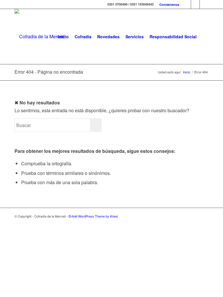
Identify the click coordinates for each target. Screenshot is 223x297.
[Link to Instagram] (195, 4)
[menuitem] (168, 4)
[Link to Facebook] (186, 4)
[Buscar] (203, 36)
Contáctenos (169, 4)
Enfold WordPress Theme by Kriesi (93, 216)
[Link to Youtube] (204, 4)
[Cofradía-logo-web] (40, 36)
